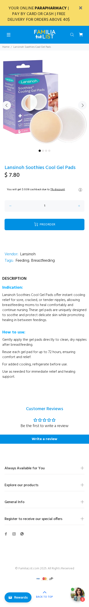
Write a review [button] (44, 439)
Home (5, 47)
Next (82, 105)
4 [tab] (49, 151)
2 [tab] (43, 151)
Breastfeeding (43, 260)
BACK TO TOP (44, 597)
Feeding (22, 260)
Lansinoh (28, 254)
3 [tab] (46, 151)
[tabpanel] (44, 102)
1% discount (57, 189)
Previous (6, 105)
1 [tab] (40, 151)
